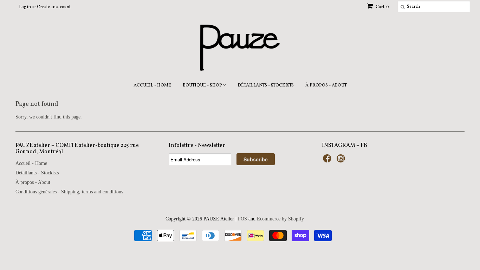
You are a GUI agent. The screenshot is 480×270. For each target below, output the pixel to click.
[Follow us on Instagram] (342, 160)
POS (242, 218)
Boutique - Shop (203, 84)
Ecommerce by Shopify (280, 218)
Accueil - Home (152, 85)
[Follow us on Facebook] (328, 160)
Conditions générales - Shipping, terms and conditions (69, 191)
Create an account (54, 7)
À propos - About (326, 85)
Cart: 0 (382, 7)
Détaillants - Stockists (266, 85)
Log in (25, 7)
